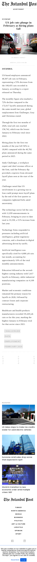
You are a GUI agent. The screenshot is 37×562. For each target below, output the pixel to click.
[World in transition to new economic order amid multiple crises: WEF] (18, 475)
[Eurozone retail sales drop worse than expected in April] (18, 445)
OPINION (18, 531)
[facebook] (12, 541)
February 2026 (13, 346)
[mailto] (34, 359)
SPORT (18, 534)
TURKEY (18, 507)
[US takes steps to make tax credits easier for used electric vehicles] (18, 415)
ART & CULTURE (18, 524)
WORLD (18, 514)
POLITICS (18, 521)
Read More (15, 560)
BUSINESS (18, 517)
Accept (23, 560)
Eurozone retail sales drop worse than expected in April (17, 458)
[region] (19, 379)
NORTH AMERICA (18, 511)
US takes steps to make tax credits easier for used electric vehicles (18, 428)
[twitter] (18, 540)
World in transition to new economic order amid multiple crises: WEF (16, 490)
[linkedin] (24, 541)
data (8, 336)
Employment (13, 341)
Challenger (12, 331)
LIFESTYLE (18, 527)
